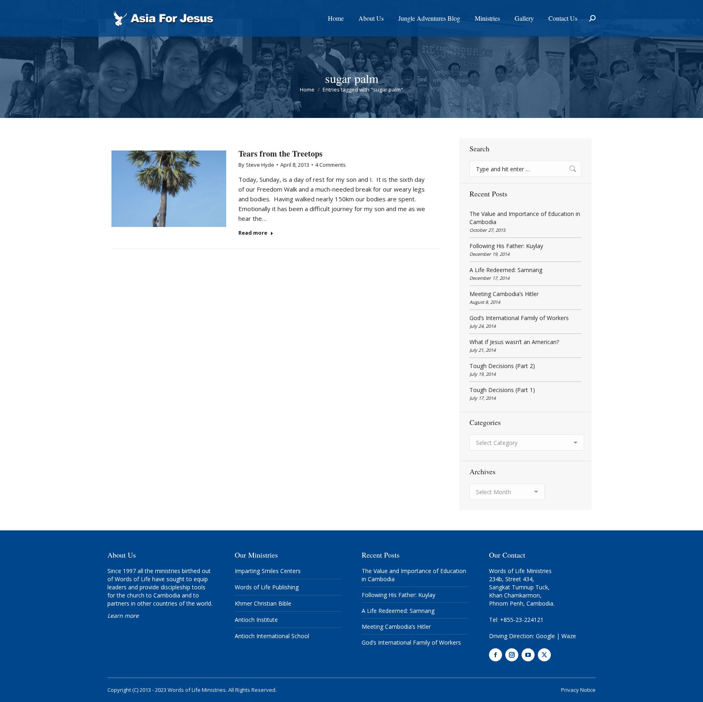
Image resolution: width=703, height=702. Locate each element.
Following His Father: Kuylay (506, 246)
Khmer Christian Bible (263, 603)
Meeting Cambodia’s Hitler (504, 294)
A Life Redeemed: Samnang (505, 270)
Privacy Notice (578, 689)
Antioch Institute (256, 620)
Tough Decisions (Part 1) (502, 390)
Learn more (123, 615)
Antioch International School (272, 636)
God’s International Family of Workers (519, 318)
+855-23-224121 (522, 620)
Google (545, 636)
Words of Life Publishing (267, 587)
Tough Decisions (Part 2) (502, 366)
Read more (252, 232)
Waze (568, 636)
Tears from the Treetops (280, 153)
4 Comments (330, 164)
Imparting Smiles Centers (268, 571)
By (256, 164)
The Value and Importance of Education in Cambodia (524, 218)
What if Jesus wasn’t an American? (514, 342)
